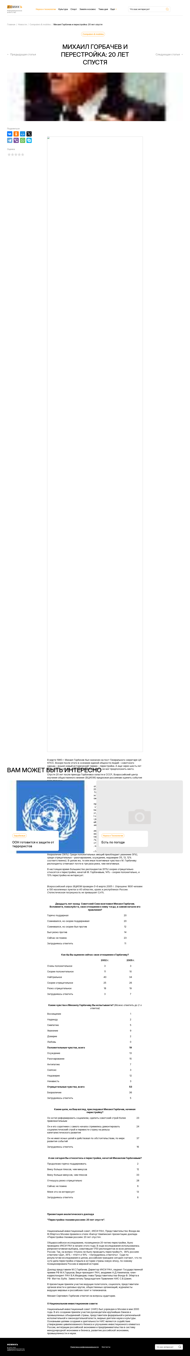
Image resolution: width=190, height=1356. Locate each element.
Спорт (73, 9)
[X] (29, 133)
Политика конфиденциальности (84, 1347)
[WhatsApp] (22, 140)
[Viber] (16, 140)
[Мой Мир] (22, 133)
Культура (63, 9)
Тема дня (103, 9)
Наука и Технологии (113, 835)
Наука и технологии (46, 9)
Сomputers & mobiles (93, 34)
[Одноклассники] (16, 133)
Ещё (113, 9)
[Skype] (29, 140)
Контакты (106, 1347)
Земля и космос (87, 9)
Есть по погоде (113, 842)
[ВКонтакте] (9, 133)
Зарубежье (19, 835)
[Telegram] (9, 140)
